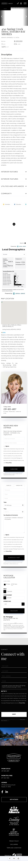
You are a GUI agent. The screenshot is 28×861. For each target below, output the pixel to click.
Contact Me (18, 411)
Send (14, 714)
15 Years (15, 584)
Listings (8, 363)
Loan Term (7, 581)
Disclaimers (14, 844)
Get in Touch (14, 799)
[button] (2, 16)
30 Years (8, 584)
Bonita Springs (7, 365)
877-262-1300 (5, 778)
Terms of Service (13, 563)
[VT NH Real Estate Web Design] (17, 856)
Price (5, 589)
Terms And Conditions (14, 848)
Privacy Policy (9, 462)
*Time (5, 509)
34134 (14, 365)
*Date (5, 502)
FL (13, 363)
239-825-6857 (18, 3)
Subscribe (14, 469)
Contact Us (8, 485)
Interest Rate (7, 601)
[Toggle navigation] (25, 3)
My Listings (6, 411)
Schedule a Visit (19, 485)
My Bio (5, 413)
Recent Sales (12, 411)
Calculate (14, 611)
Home (3, 363)
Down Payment (8, 595)
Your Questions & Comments (11, 515)
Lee (16, 363)
